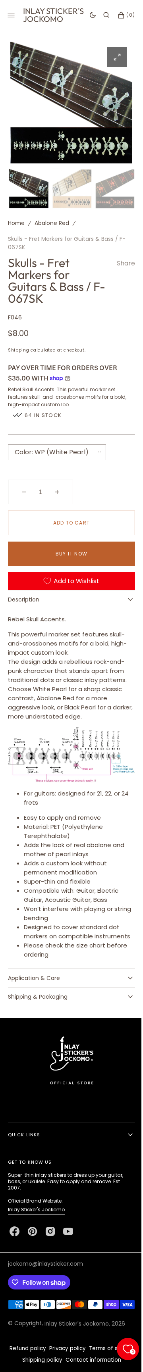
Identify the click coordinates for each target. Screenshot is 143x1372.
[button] (100, 15)
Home (16, 221)
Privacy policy (64, 1363)
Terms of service (108, 1363)
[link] (68, 1064)
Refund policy (24, 1363)
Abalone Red (52, 221)
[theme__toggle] (87, 15)
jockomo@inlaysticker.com (45, 1268)
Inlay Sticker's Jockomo (36, 1214)
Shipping (18, 348)
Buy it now (69, 551)
